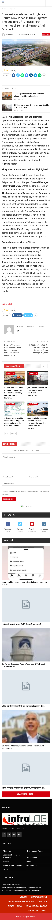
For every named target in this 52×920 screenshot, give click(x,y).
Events (6, 862)
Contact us (32, 865)
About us (7, 851)
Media (30, 862)
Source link (7, 304)
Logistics (45, 34)
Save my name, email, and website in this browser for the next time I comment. (26, 492)
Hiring (5, 869)
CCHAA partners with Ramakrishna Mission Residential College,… (29, 94)
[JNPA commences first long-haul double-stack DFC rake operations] (7, 107)
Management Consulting (13, 865)
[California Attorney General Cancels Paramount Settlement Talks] (26, 726)
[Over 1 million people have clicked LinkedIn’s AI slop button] (26, 563)
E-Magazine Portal (35, 851)
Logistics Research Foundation (11, 856)
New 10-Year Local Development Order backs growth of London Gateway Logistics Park (12, 350)
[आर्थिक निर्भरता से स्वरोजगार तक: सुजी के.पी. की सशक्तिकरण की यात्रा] (26, 768)
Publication (32, 858)
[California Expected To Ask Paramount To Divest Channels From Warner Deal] (26, 644)
